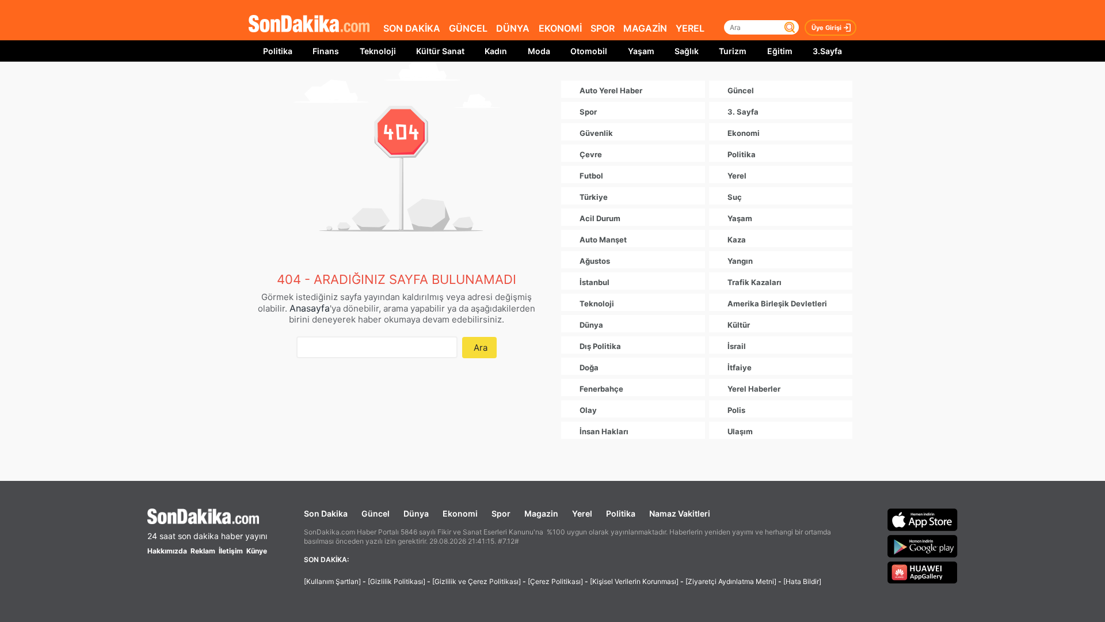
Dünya (416, 513)
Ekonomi (460, 513)
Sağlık (687, 51)
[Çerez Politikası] (555, 581)
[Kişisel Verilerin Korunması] (634, 581)
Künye (256, 551)
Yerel (582, 513)
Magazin (541, 513)
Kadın (496, 51)
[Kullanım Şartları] (332, 581)
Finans (326, 51)
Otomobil (588, 51)
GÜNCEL (468, 28)
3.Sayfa (827, 51)
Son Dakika (326, 513)
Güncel (375, 513)
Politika (277, 51)
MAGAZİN (645, 28)
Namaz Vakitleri (679, 513)
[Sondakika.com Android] (922, 546)
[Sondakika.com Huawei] (922, 572)
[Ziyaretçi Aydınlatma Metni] (730, 581)
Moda (539, 51)
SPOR (602, 28)
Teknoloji (378, 51)
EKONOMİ (560, 28)
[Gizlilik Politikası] (396, 581)
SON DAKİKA (411, 28)
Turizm (732, 51)
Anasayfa (309, 308)
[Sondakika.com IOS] (922, 519)
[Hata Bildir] (802, 581)
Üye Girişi (826, 28)
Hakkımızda (167, 551)
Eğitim (779, 51)
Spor (500, 513)
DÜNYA (512, 28)
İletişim (231, 551)
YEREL (690, 28)
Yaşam (641, 51)
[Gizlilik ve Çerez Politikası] (476, 581)
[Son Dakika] (309, 24)
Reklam (202, 551)
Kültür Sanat (440, 51)
